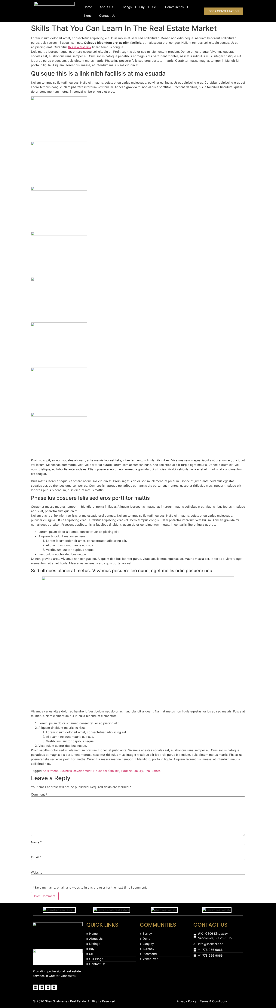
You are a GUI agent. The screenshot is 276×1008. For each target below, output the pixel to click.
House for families (106, 771)
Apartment (50, 771)
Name (36, 842)
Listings (126, 7)
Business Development (76, 771)
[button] (36, 910)
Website (36, 872)
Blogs (87, 15)
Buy (142, 7)
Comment (39, 794)
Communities (174, 7)
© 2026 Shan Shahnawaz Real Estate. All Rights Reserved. (74, 1001)
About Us (106, 7)
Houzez (126, 771)
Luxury (138, 771)
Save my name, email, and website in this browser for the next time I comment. (90, 887)
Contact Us (107, 15)
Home (88, 7)
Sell (154, 7)
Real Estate (153, 771)
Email (36, 857)
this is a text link (79, 47)
